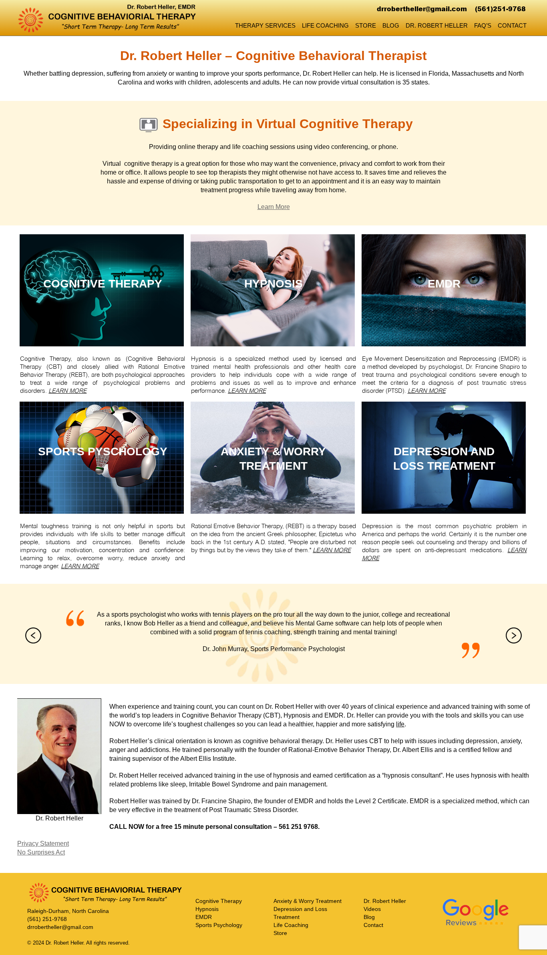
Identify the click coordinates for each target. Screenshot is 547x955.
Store (365, 25)
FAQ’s (482, 25)
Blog (390, 25)
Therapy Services (265, 25)
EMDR (203, 917)
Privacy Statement (43, 843)
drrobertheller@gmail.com (422, 8)
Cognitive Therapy (218, 901)
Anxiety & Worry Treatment (308, 901)
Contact (512, 25)
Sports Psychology (218, 925)
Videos (372, 909)
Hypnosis (207, 909)
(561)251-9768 (500, 8)
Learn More (273, 206)
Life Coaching (325, 25)
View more (102, 290)
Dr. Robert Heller (437, 25)
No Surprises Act (41, 852)
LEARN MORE (67, 390)
